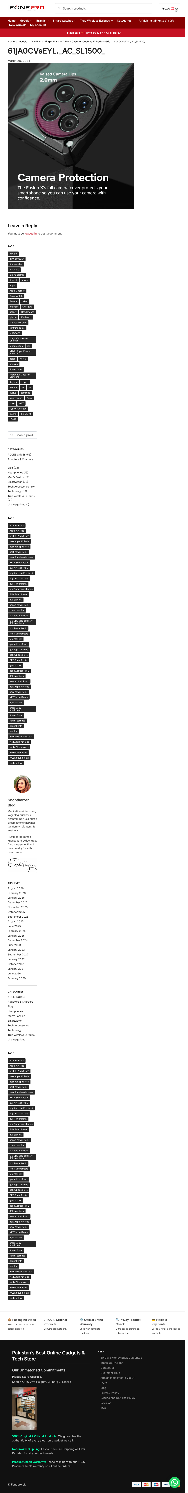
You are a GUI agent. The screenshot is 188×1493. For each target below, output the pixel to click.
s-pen (25, 382)
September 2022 (18, 954)
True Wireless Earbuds (21, 496)
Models (23, 41)
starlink (13, 731)
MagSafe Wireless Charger (19, 339)
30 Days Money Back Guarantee (121, 1357)
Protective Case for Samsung (20, 375)
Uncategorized (17, 504)
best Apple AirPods (19, 541)
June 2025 (14, 926)
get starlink (15, 665)
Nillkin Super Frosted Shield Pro (20, 352)
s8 (23, 387)
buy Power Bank (18, 583)
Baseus (13, 301)
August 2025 (16, 921)
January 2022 (16, 959)
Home (11, 41)
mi (28, 346)
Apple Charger (17, 290)
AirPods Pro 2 (17, 525)
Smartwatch (15, 481)
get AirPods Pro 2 (19, 644)
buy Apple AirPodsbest (21, 573)
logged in (31, 233)
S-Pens (13, 387)
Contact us (107, 1367)
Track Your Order (111, 1363)
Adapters (14, 269)
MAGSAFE (15, 333)
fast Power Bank (18, 628)
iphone (13, 317)
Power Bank (16, 715)
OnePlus (36, 41)
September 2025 (18, 916)
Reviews (105, 1403)
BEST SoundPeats (19, 562)
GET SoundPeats (18, 660)
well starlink (16, 763)
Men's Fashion (16, 477)
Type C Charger (18, 408)
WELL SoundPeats (19, 757)
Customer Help (110, 1373)
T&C (103, 1408)
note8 (12, 358)
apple (12, 285)
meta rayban (16, 346)
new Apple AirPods (19, 686)
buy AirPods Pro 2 (19, 567)
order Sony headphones (16, 708)
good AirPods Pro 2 (19, 670)
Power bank (16, 369)
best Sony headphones (21, 557)
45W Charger (17, 259)
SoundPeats (16, 726)
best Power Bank (18, 552)
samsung (25, 392)
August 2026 (16, 888)
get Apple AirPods (19, 649)
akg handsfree (17, 274)
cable (24, 301)
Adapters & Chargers (20, 459)
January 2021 (16, 968)
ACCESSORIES (17, 454)
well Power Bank (18, 752)
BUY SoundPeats (18, 594)
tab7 (21, 403)
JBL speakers (17, 676)
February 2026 (17, 893)
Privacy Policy (109, 1393)
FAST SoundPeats (19, 633)
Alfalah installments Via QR (117, 1377)
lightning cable (17, 327)
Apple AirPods (17, 530)
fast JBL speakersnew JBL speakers (21, 621)
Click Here (112, 32)
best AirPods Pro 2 (19, 536)
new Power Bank (18, 692)
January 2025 (16, 935)
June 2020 (14, 973)
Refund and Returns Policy (117, 1398)
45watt (13, 253)
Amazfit (14, 280)
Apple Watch (16, 296)
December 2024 (18, 940)
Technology (15, 491)
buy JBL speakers (19, 578)
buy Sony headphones (21, 589)
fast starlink (16, 639)
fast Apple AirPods (19, 615)
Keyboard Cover (18, 322)
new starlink (16, 702)
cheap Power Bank (19, 605)
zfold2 (13, 419)
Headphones (27, 312)
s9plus (13, 392)
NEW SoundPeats (19, 697)
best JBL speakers (19, 546)
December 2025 (17, 902)
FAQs (103, 1383)
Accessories (16, 264)
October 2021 (16, 963)
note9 (23, 358)
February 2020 (17, 978)
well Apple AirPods (19, 741)
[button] (169, 8)
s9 (30, 387)
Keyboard (26, 317)
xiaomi (13, 414)
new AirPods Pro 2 (19, 681)
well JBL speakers (19, 747)
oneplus (14, 364)
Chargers (27, 306)
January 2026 (16, 897)
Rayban (13, 382)
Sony (29, 398)
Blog (10, 467)
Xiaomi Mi (26, 414)
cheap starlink (17, 610)
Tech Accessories (18, 486)
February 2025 (17, 930)
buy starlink (16, 599)
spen (12, 403)
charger (14, 306)
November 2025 (18, 907)
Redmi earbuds (17, 720)
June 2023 (14, 944)
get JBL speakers (19, 654)
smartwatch (16, 398)
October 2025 (16, 911)
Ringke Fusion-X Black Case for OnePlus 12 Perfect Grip (77, 41)
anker (25, 280)
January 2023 (16, 949)
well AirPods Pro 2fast (21, 736)
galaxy (13, 312)
